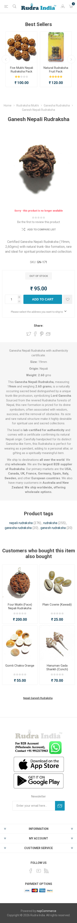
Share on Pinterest (42, 334)
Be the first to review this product (38, 222)
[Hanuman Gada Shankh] (57, 643)
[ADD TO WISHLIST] (67, 299)
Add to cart (42, 299)
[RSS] (46, 871)
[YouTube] (38, 871)
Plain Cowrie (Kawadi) (57, 604)
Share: (38, 325)
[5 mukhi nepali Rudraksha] (21, 47)
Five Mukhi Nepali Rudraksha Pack (21, 69)
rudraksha (50, 523)
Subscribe (60, 806)
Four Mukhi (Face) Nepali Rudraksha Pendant (20, 608)
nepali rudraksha (21, 523)
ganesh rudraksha (53, 528)
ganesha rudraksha (18, 528)
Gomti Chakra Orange (19, 665)
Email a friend (48, 334)
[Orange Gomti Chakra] (20, 643)
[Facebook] (31, 871)
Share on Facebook (35, 334)
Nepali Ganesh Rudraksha (38, 698)
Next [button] (71, 59)
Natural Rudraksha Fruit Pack (56, 69)
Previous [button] (6, 59)
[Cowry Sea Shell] (57, 582)
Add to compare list (41, 229)
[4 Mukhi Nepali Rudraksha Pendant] (20, 582)
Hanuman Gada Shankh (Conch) (57, 667)
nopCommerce (46, 911)
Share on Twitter (28, 334)
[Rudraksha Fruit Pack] (55, 47)
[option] (21, 59)
